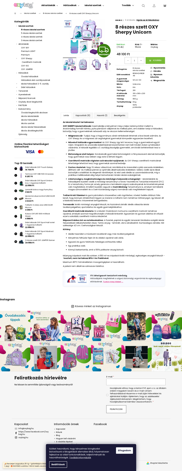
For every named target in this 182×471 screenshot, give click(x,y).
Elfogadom (124, 450)
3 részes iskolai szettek (31, 40)
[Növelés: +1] (141, 60)
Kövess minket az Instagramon (93, 306)
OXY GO (25, 65)
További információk (80, 457)
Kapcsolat (60, 429)
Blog (58, 435)
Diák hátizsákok (28, 87)
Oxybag (154, 47)
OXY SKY (25, 47)
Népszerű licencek (26, 98)
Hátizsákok (23, 73)
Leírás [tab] (66, 115)
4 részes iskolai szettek (31, 36)
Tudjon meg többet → (113, 281)
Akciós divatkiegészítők (32, 130)
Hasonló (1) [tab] (102, 115)
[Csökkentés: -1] (128, 60)
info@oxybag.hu (26, 428)
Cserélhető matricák (31, 62)
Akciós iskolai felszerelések (33, 127)
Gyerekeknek (24, 94)
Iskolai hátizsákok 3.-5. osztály (35, 83)
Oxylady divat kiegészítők (30, 101)
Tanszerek (23, 91)
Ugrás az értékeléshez (147, 20)
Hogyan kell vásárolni (66, 438)
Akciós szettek (27, 123)
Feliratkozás (116, 409)
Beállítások (58, 464)
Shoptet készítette (159, 463)
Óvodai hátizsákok (29, 76)
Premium (25, 54)
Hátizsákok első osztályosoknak (35, 80)
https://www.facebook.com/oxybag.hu (33, 433)
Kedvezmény (24, 109)
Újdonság (22, 134)
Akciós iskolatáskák (30, 116)
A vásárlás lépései (64, 441)
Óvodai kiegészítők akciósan (34, 112)
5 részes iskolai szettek (31, 33)
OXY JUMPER (27, 69)
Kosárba (157, 60)
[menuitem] (50, 5)
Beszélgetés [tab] (119, 115)
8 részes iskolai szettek (33, 29)
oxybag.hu (23, 437)
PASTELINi (22, 105)
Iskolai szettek (25, 26)
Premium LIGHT (28, 51)
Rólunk (59, 432)
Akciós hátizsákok (29, 120)
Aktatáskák (23, 44)
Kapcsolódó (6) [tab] (83, 115)
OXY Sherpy (26, 58)
